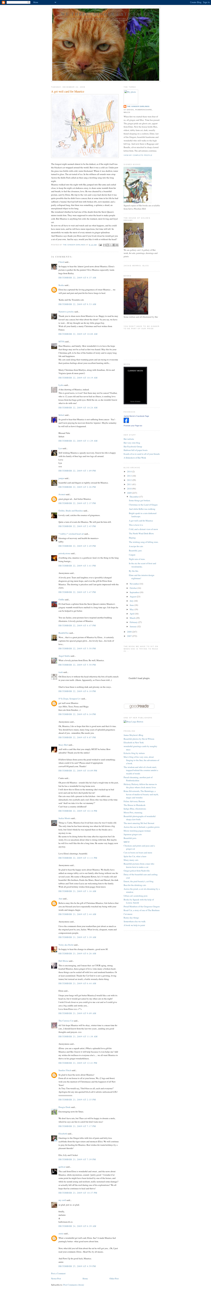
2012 (129, 480)
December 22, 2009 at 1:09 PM (77, 470)
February (134, 622)
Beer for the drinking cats (135, 885)
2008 (129, 631)
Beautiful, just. (135, 550)
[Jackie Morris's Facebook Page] (126, 422)
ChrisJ (61, 261)
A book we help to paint (134, 925)
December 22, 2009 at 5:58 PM (77, 648)
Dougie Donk (65, 1107)
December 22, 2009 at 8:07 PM (77, 737)
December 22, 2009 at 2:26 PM (77, 486)
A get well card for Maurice (141, 520)
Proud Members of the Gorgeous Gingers (142, 906)
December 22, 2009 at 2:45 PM (77, 526)
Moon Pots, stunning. (133, 812)
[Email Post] (100, 245)
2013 (129, 475)
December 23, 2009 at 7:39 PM (77, 1159)
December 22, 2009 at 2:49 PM (77, 545)
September (135, 592)
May (132, 609)
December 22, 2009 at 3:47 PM (77, 592)
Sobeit (61, 414)
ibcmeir (62, 494)
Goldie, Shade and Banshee (71, 510)
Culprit (132, 554)
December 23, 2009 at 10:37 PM (78, 1192)
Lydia (61, 385)
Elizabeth (63, 1133)
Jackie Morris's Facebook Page (136, 416)
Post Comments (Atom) (73, 1284)
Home (85, 1278)
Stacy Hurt (63, 744)
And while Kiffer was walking (142, 508)
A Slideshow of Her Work (135, 457)
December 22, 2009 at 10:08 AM (78, 333)
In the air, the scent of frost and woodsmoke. (142, 565)
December (134, 496)
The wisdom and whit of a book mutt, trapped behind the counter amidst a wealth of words (141, 770)
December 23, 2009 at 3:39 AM (77, 937)
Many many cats (131, 859)
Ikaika (61, 285)
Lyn (60, 448)
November (134, 583)
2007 (129, 635)
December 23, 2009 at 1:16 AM (77, 891)
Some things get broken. (140, 500)
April (132, 613)
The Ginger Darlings (138, 106)
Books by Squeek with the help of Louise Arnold (139, 901)
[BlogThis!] (107, 245)
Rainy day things (131, 917)
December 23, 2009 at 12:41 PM (78, 1062)
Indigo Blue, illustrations (135, 808)
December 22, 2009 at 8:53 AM (77, 304)
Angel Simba (64, 655)
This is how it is (136, 524)
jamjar (61, 478)
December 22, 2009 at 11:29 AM (78, 440)
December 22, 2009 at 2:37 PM (77, 503)
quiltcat (62, 1166)
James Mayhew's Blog (133, 735)
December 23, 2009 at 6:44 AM (77, 983)
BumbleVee (64, 632)
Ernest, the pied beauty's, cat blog (138, 881)
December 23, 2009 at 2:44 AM (77, 914)
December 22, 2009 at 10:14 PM (78, 810)
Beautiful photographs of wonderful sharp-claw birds (140, 818)
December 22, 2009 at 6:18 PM (77, 691)
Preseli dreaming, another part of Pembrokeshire (138, 779)
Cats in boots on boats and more (138, 852)
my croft (62, 1200)
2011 (129, 484)
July (132, 600)
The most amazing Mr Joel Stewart (139, 823)
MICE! (127, 841)
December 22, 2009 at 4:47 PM (77, 625)
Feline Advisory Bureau (134, 801)
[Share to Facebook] (114, 245)
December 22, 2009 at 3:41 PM (77, 565)
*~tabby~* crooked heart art (71, 533)
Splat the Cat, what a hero (135, 856)
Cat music (128, 914)
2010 (129, 488)
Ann (60, 898)
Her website (129, 438)
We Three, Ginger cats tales (105, 14)
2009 (129, 492)
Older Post (114, 1278)
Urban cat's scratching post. (136, 895)
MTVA (61, 341)
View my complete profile (138, 155)
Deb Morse (63, 960)
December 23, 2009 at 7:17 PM (77, 1126)
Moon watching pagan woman (137, 830)
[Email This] (104, 245)
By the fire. (134, 570)
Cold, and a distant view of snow (143, 529)
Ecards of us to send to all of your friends (142, 453)
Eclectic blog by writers (134, 753)
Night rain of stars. (137, 559)
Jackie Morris (65, 818)
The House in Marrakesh (134, 805)
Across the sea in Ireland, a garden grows (142, 826)
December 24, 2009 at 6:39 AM (77, 1226)
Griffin (61, 599)
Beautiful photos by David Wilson (139, 738)
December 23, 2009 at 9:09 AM (77, 1013)
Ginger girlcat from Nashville (137, 870)
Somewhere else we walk (135, 921)
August (133, 596)
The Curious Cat (66, 1020)
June (132, 605)
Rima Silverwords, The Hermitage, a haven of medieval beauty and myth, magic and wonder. (141, 794)
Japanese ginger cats (133, 834)
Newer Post (56, 1278)
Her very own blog (132, 442)
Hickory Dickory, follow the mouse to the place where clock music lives (140, 786)
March (133, 617)
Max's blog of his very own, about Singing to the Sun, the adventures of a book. (141, 760)
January (133, 626)
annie (61, 1233)
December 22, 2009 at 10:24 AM (78, 407)
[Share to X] (110, 245)
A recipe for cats (136, 546)
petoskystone (64, 553)
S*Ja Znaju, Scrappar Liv (70, 698)
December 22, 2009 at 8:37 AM (77, 277)
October (133, 587)
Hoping (132, 537)
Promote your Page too (133, 426)
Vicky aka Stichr (66, 944)
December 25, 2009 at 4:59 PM (77, 1266)
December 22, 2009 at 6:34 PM (77, 714)
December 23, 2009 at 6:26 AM (77, 953)
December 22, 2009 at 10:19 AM (78, 377)
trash (61, 672)
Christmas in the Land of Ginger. (143, 504)
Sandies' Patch (65, 1070)
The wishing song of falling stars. (143, 541)
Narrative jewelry (66, 311)
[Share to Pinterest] (117, 245)
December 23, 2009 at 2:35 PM (77, 1099)
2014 (129, 471)
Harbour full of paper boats (136, 450)
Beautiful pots (130, 838)
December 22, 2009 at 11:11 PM (78, 857)
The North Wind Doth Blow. (141, 533)
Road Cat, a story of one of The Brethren (142, 910)
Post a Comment (58, 1273)
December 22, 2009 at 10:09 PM (78, 770)
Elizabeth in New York (134, 742)
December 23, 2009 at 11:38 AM (78, 1036)
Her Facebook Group (133, 446)
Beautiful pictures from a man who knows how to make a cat (139, 865)
